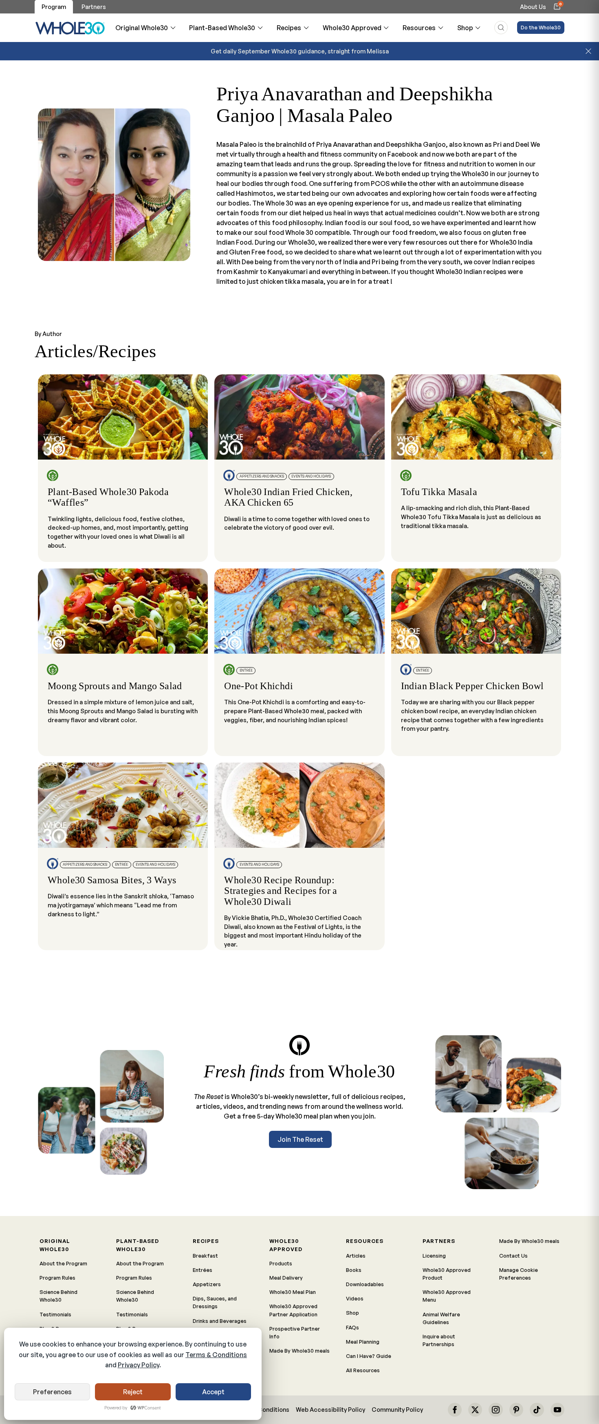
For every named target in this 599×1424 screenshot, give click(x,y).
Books (353, 1270)
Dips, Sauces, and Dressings (215, 1302)
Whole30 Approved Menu (447, 1296)
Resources (419, 28)
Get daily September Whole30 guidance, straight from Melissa (300, 51)
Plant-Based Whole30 (222, 28)
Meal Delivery (286, 1277)
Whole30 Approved (352, 28)
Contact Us (513, 1255)
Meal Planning (362, 1341)
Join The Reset (300, 1139)
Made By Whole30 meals (299, 1350)
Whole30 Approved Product (447, 1274)
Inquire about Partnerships (439, 1340)
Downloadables (365, 1284)
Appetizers (207, 1284)
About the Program (63, 1263)
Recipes (289, 28)
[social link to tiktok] (537, 1410)
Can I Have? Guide (368, 1356)
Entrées (202, 1270)
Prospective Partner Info (294, 1332)
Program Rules (57, 1277)
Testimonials (55, 1314)
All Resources (363, 1370)
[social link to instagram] (495, 1410)
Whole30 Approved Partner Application (293, 1310)
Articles (356, 1255)
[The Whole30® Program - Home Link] (70, 28)
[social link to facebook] (455, 1410)
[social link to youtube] (557, 1410)
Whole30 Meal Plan (292, 1292)
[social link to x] (475, 1410)
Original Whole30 (141, 28)
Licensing (434, 1255)
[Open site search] (501, 27)
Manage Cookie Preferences (518, 1274)
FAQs (352, 1327)
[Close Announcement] (588, 51)
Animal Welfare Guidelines (441, 1318)
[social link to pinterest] (516, 1410)
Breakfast (205, 1255)
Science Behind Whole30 (58, 1296)
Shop (465, 28)
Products (280, 1263)
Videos (354, 1298)
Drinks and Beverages (220, 1321)
